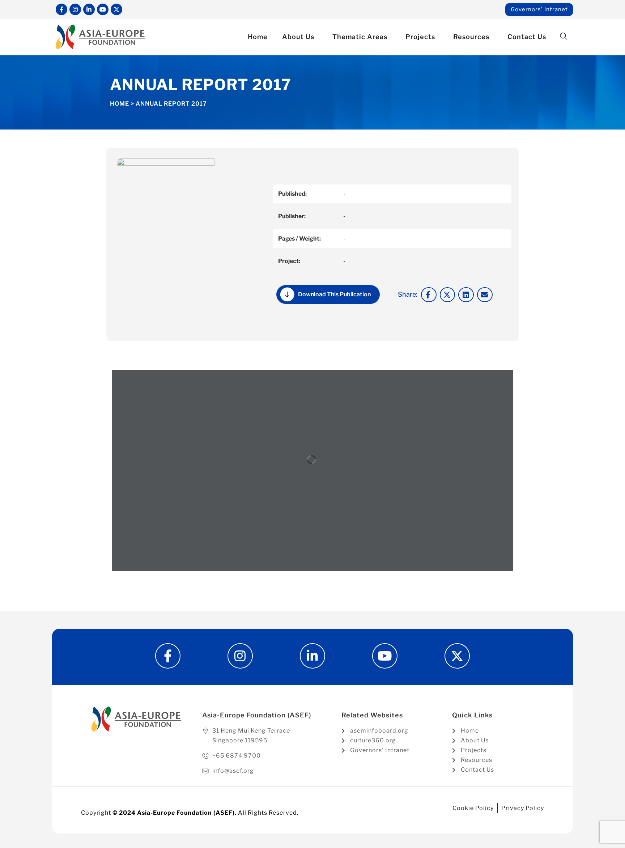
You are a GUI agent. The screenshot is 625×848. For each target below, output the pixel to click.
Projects (420, 37)
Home (258, 37)
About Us (298, 37)
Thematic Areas (359, 37)
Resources (471, 37)
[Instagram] (75, 9)
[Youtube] (103, 9)
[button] (563, 36)
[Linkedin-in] (89, 9)
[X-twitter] (116, 9)
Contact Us (526, 37)
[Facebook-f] (61, 9)
